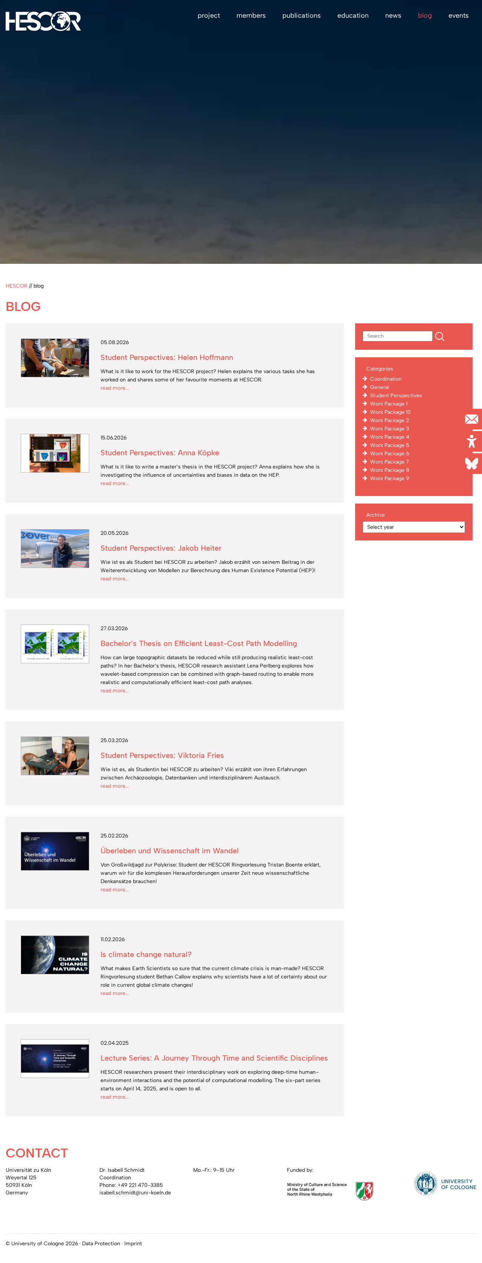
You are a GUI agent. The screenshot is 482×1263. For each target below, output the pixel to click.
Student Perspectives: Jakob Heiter (161, 548)
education (353, 15)
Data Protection (101, 1243)
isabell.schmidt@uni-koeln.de (135, 1193)
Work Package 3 (389, 429)
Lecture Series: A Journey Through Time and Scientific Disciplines (214, 1057)
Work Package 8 (389, 470)
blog (425, 15)
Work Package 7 (389, 462)
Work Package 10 (390, 412)
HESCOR (16, 286)
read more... (115, 388)
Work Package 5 (389, 445)
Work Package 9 (389, 478)
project (209, 15)
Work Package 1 (388, 404)
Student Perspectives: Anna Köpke (160, 452)
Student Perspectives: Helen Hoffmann (167, 357)
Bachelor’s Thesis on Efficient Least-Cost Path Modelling (199, 643)
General (379, 387)
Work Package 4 (389, 437)
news (393, 15)
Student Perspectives (396, 395)
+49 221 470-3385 (140, 1185)
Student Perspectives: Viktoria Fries (162, 755)
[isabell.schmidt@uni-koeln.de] (471, 419)
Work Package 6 (389, 453)
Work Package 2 (389, 420)
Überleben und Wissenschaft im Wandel (170, 850)
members (251, 15)
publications (301, 15)
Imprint (133, 1243)
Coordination (386, 379)
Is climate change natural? (146, 954)
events (458, 15)
